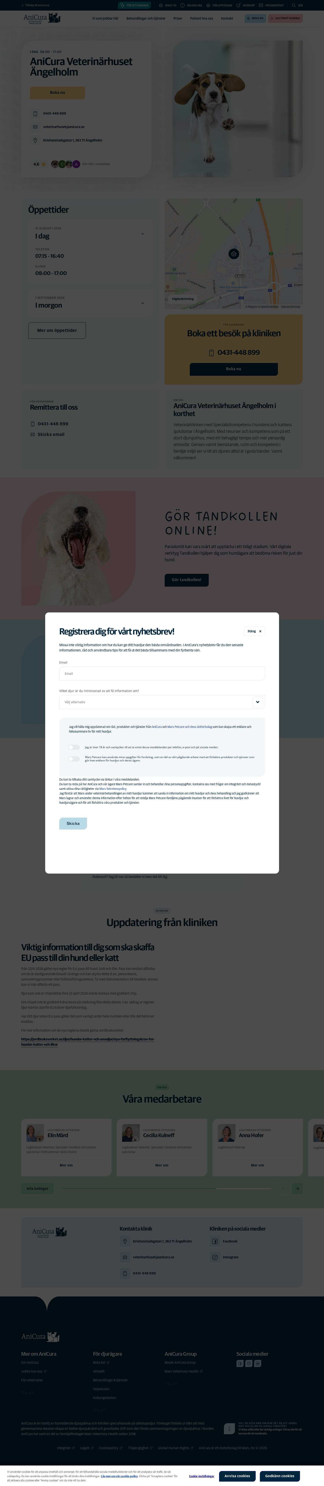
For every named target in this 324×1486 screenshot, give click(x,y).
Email (63, 662)
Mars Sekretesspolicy (112, 788)
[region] (162, 1476)
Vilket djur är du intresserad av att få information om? (99, 691)
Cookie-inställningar (201, 1476)
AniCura (157, 727)
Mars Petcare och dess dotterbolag (190, 727)
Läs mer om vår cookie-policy (119, 1476)
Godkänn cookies (279, 1476)
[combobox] (162, 702)
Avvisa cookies (237, 1476)
